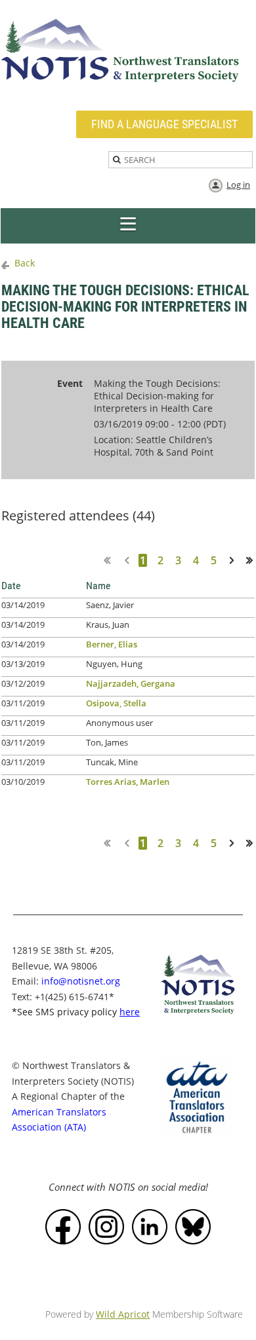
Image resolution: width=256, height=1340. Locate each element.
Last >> (254, 842)
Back (24, 263)
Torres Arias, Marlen (127, 782)
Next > (234, 842)
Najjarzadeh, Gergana (130, 683)
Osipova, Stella (116, 703)
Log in (238, 184)
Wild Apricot (123, 1314)
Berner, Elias (111, 644)
